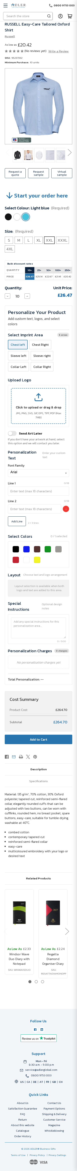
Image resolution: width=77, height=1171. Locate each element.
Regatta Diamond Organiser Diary (53, 959)
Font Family (16, 465)
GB (54, 1082)
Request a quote (15, 173)
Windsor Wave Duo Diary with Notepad (19, 959)
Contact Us (54, 1103)
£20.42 (67, 276)
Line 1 (12, 483)
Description (38, 769)
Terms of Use (18, 1155)
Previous (7, 152)
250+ (67, 270)
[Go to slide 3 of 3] (42, 981)
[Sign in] (60, 16)
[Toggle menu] (5, 5)
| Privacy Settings (56, 1155)
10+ (30, 270)
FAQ (22, 1114)
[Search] (49, 16)
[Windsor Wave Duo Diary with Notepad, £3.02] (19, 913)
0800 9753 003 (41, 1075)
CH (60, 1082)
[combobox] (38, 473)
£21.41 (58, 276)
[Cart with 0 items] (70, 16)
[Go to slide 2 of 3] (36, 981)
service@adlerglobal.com (41, 1070)
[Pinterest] (35, 757)
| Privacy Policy (35, 1155)
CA (28, 1082)
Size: (19, 231)
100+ (58, 270)
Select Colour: (37, 208)
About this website (22, 1125)
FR (47, 1082)
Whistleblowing (54, 1131)
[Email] (14, 757)
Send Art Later (30, 433)
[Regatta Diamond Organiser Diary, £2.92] (53, 913)
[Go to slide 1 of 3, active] (29, 981)
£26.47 (30, 276)
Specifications (38, 781)
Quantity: (13, 288)
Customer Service (54, 1120)
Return (22, 1120)
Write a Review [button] (58, 51)
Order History (22, 1136)
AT (41, 1082)
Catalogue (22, 1131)
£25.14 (39, 276)
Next (69, 152)
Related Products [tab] (38, 878)
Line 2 (12, 501)
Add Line (17, 521)
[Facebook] (7, 757)
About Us (22, 1103)
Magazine (54, 1125)
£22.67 (48, 276)
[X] (28, 757)
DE (35, 1082)
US (22, 1082)
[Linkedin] (42, 1029)
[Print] (21, 757)
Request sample (38, 173)
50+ (48, 270)
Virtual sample (62, 173)
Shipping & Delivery (54, 1114)
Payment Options (54, 1109)
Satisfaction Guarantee (22, 1109)
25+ (39, 270)
